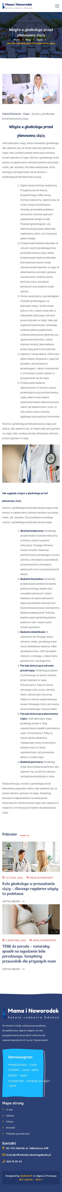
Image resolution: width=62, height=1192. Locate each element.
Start (17, 39)
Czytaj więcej (11, 901)
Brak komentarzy (41, 877)
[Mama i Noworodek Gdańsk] (17, 6)
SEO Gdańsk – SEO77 (31, 1179)
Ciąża (40, 39)
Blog (28, 39)
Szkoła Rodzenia (11, 113)
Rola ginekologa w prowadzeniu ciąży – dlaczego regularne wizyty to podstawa (30, 889)
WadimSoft (26, 1175)
